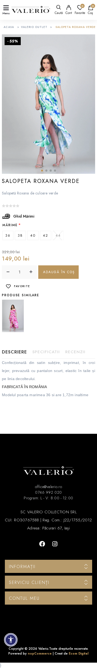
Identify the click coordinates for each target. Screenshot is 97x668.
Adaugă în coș (59, 272)
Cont (68, 12)
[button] (42, 170)
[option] (13, 315)
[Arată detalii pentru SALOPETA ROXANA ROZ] (13, 316)
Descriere (14, 352)
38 (20, 235)
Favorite (22, 286)
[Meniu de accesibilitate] (11, 640)
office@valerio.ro (48, 487)
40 (33, 235)
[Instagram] (55, 544)
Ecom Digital (79, 653)
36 (8, 235)
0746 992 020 (48, 492)
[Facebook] (42, 544)
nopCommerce (40, 653)
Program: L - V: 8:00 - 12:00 (48, 498)
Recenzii (75, 352)
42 (45, 235)
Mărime (10, 225)
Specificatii (46, 352)
